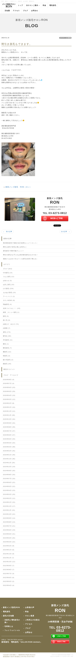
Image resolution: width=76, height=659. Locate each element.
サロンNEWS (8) (9, 300)
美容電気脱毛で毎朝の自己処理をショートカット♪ (20, 243)
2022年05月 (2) (8, 581)
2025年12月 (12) (9, 411)
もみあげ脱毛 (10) (9, 292)
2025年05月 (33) (9, 439)
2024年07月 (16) (9, 478)
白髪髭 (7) (6, 328)
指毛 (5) (6, 316)
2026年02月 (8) (8, 403)
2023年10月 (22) (9, 514)
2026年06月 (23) (9, 387)
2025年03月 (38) (9, 447)
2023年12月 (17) (9, 506)
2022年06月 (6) (8, 577)
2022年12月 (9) (8, 554)
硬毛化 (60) (7, 336)
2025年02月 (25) (9, 451)
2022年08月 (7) (8, 569)
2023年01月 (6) (8, 550)
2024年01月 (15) (9, 502)
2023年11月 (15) (9, 510)
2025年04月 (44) (9, 443)
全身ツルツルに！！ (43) (11, 308)
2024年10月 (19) (9, 466)
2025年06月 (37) (9, 435)
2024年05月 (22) (9, 486)
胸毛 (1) (6, 344)
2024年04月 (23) (9, 490)
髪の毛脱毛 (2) (8, 360)
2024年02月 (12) (9, 498)
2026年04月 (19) (9, 395)
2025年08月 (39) (9, 427)
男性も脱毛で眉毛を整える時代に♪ (15, 247)
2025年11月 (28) (9, 415)
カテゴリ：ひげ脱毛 (65, 37)
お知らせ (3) (7, 280)
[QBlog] (20, 209)
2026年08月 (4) (8, 379)
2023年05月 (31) (9, 534)
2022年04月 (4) (8, 585)
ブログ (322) (7, 269)
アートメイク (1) (9, 296)
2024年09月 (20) (9, 470)
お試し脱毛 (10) (8, 284)
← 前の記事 (7, 231)
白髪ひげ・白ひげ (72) (11, 324)
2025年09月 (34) (9, 423)
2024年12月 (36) (9, 459)
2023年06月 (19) (9, 530)
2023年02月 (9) (8, 546)
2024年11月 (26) (9, 462)
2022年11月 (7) (8, 558)
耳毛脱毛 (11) (8, 340)
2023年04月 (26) (9, 538)
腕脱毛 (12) (7, 352)
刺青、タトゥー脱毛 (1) (11, 312)
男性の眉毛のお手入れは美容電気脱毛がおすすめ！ (20, 255)
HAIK (72, 656)
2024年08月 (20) (9, 474)
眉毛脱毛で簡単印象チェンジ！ (13, 251)
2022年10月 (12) (9, 561)
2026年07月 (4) (8, 383)
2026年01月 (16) (9, 407)
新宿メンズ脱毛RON (18, 655)
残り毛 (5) (6, 320)
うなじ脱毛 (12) (8, 276)
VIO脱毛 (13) (7, 272)
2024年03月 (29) (9, 494)
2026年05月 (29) (9, 391)
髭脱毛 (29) (7, 364)
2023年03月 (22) (9, 542)
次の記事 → (65, 231)
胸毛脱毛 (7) (7, 348)
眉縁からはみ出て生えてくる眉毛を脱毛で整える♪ (20, 259)
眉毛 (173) (7, 332)
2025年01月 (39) (9, 455)
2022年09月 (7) (8, 565)
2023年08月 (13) (9, 522)
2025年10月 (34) (9, 419)
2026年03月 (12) (9, 399)
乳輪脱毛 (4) (7, 304)
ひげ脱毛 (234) (8, 288)
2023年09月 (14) (9, 518)
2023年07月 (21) (9, 526)
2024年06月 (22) (9, 482)
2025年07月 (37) (9, 431)
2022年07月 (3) (8, 573)
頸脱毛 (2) (6, 356)
